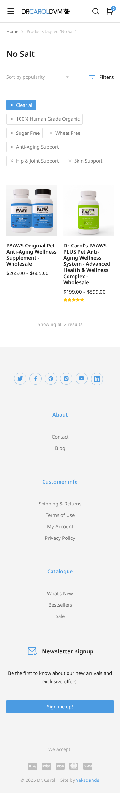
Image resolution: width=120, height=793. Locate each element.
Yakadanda (88, 780)
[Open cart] (110, 11)
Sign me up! (60, 706)
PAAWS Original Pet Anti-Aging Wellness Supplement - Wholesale (31, 255)
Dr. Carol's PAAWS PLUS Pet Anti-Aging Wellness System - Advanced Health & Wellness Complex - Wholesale (86, 264)
